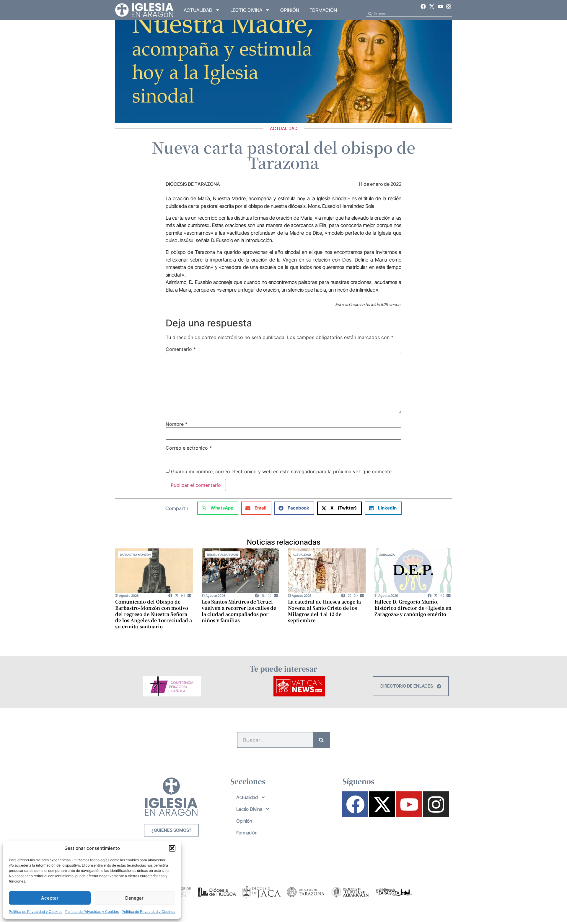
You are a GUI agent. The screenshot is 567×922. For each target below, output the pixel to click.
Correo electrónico (189, 448)
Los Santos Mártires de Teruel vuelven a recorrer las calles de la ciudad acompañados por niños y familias (239, 611)
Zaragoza (387, 554)
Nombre (177, 424)
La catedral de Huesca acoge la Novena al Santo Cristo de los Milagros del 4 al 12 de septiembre (324, 611)
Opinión (289, 10)
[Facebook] (423, 6)
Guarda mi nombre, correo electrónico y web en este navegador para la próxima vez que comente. (282, 471)
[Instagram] (448, 6)
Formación (323, 10)
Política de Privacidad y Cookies (35, 911)
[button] (172, 848)
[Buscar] (321, 739)
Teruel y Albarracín (222, 554)
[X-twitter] (431, 6)
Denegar (134, 898)
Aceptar (49, 898)
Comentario (181, 349)
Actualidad (198, 10)
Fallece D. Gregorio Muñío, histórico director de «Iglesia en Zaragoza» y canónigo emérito (413, 607)
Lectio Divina (246, 10)
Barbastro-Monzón (135, 554)
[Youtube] (440, 6)
